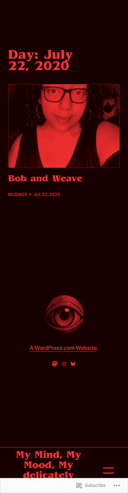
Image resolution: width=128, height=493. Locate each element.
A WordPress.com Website (63, 348)
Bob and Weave (45, 178)
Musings (17, 194)
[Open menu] (108, 470)
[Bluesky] (73, 364)
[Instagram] (64, 364)
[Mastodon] (55, 364)
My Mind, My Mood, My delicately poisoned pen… (48, 470)
